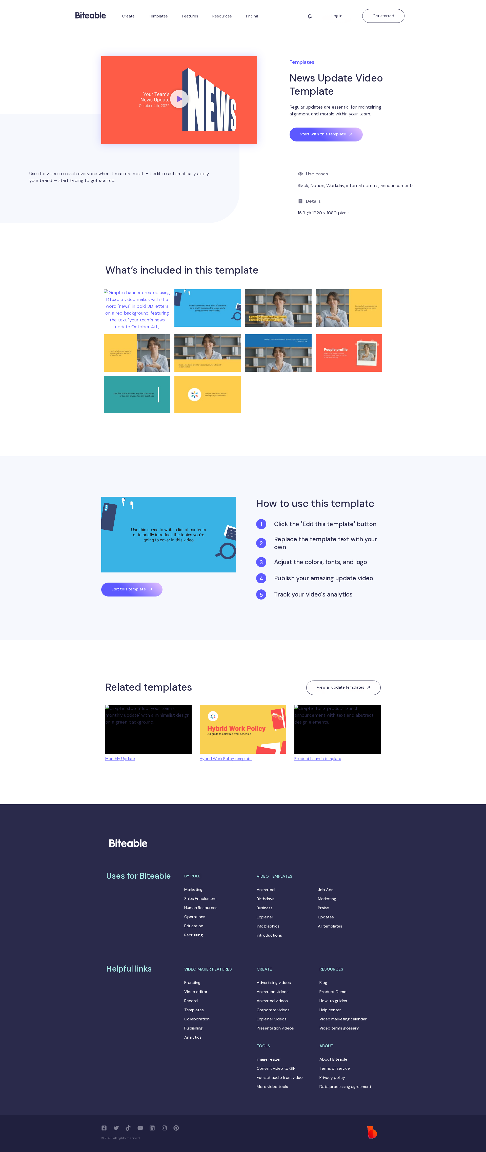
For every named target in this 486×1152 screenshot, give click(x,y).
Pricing (252, 16)
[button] (310, 17)
